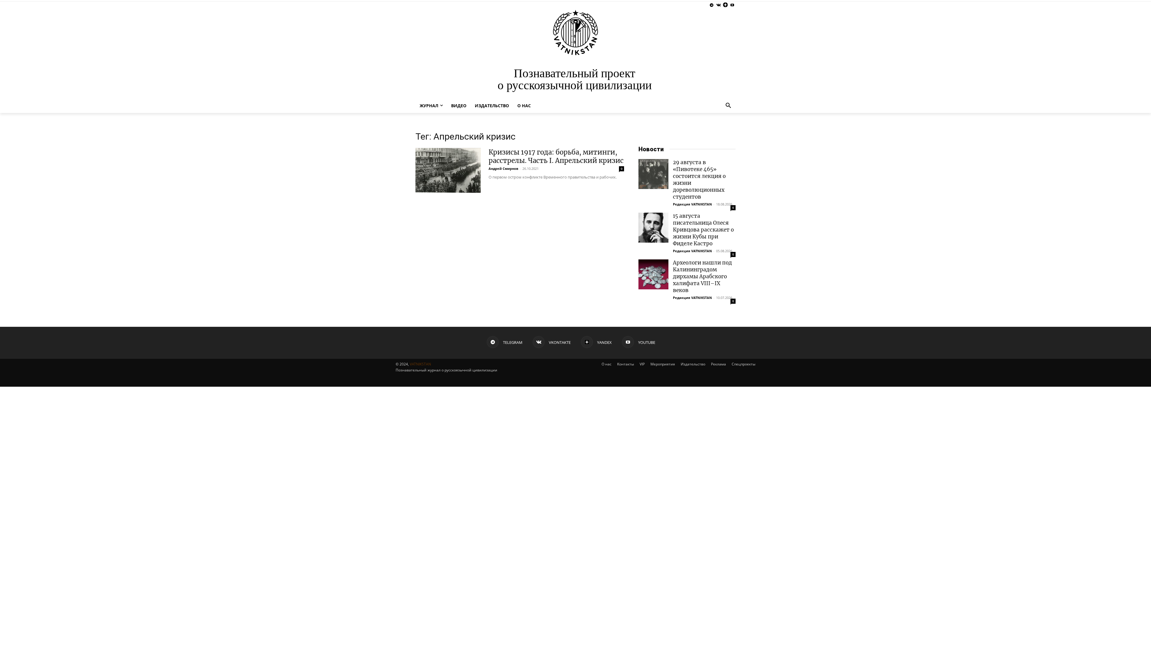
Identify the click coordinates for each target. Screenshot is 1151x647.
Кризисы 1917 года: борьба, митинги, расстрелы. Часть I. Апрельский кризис (556, 156)
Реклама (718, 364)
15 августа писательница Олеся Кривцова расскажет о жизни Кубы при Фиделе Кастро (703, 230)
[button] (728, 106)
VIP (642, 364)
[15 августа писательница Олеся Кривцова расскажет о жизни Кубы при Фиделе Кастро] (653, 228)
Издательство (693, 364)
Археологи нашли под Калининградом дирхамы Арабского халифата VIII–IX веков (702, 276)
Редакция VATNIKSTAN (692, 204)
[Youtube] (732, 5)
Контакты (625, 364)
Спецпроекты (743, 364)
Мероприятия (662, 364)
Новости (651, 149)
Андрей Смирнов (503, 168)
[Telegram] (711, 5)
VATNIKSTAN (420, 364)
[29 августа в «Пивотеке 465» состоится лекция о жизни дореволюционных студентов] (653, 174)
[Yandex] (725, 5)
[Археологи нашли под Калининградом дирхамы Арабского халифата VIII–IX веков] (653, 274)
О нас (606, 364)
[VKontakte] (718, 5)
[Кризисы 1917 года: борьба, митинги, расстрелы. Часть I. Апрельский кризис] (448, 170)
